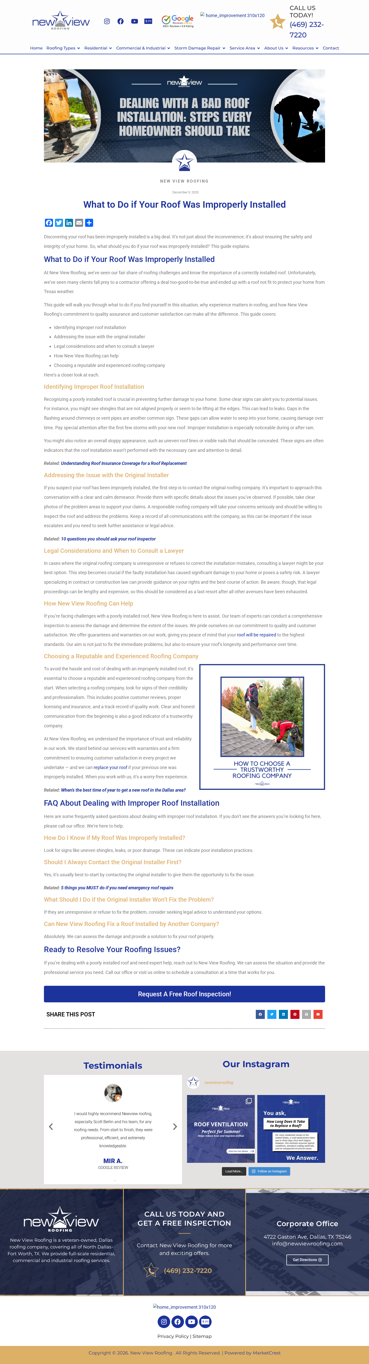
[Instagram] (107, 21)
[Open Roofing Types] (79, 48)
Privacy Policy (173, 1336)
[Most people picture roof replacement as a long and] (291, 1129)
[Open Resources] (317, 48)
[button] (260, 1014)
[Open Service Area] (259, 48)
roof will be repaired (256, 634)
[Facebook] (120, 21)
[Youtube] (134, 21)
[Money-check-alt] (148, 21)
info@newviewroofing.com (307, 1243)
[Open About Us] (287, 48)
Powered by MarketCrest (252, 1353)
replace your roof (110, 767)
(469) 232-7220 (188, 1270)
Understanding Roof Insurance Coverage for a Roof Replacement (124, 463)
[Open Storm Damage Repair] (224, 48)
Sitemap (202, 1336)
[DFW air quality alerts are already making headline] (221, 1129)
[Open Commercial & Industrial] (169, 48)
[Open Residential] (110, 48)
